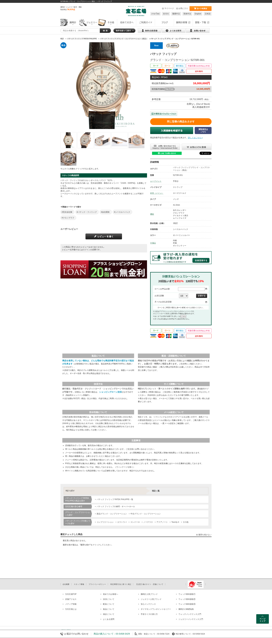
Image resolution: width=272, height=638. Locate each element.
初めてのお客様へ (110, 594)
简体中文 (187, 14)
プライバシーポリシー (97, 584)
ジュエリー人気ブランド (151, 599)
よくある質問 (108, 619)
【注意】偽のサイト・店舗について (149, 584)
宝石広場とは (70, 609)
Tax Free (169, 89)
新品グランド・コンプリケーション (112, 514)
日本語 (207, 14)
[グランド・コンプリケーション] (68, 140)
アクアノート (162, 522)
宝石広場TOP (70, 594)
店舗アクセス (70, 599)
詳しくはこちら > (195, 138)
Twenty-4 (175, 522)
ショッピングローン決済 (110, 392)
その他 (185, 522)
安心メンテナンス (148, 604)
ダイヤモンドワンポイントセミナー (156, 609)
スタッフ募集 (79, 584)
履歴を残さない (205, 535)
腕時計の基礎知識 (186, 609)
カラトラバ (122, 522)
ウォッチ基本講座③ (187, 604)
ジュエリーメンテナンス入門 (190, 619)
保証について (108, 614)
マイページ (169, 8)
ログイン (86, 250)
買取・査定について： (147, 634)
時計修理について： (184, 634)
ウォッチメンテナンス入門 (189, 614)
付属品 (153, 243)
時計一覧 (156, 491)
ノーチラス (148, 522)
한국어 (166, 14)
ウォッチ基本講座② (187, 599)
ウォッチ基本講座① (187, 594)
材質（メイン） (156, 193)
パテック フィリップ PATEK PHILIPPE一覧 (115, 499)
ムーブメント (156, 181)
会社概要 (65, 584)
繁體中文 (176, 14)
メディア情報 (70, 604)
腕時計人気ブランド (149, 594)
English (198, 14)
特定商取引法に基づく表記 (120, 584)
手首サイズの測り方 (149, 614)
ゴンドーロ (135, 522)
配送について (108, 604)
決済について (108, 599)
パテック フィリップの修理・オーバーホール (116, 506)
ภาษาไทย (155, 14)
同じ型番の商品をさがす (181, 121)
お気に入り (183, 8)
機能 (152, 214)
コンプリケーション (105, 522)
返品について (108, 609)
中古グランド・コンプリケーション (145, 514)
